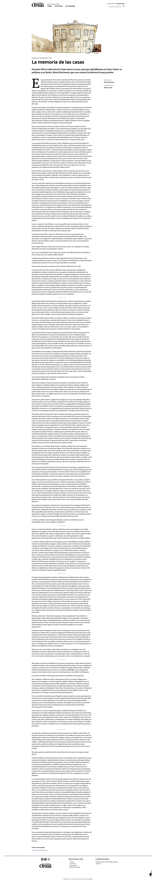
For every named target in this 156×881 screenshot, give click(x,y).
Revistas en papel (53, 4)
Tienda (49, 6)
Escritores (58, 6)
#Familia (34, 850)
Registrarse (120, 3)
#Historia (38, 850)
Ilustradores (70, 6)
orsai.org (98, 863)
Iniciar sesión (111, 3)
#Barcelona (45, 850)
